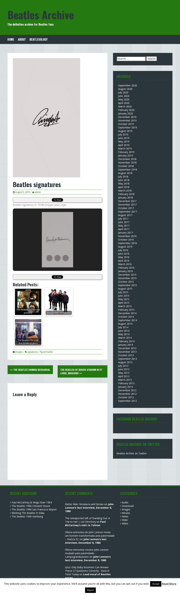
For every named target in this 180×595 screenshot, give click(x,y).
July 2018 (123, 176)
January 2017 (125, 232)
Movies (126, 513)
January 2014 (125, 344)
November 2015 (127, 278)
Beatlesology (38, 39)
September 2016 (127, 243)
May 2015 (123, 299)
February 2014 (126, 341)
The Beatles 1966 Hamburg (27, 516)
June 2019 (123, 138)
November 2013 (127, 351)
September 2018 (127, 169)
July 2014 (123, 327)
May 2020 (123, 99)
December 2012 (127, 390)
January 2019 (125, 155)
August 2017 (125, 215)
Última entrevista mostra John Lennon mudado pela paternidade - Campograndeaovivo (86, 553)
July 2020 (123, 92)
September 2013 (127, 358)
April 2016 (123, 260)
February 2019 (126, 152)
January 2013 (125, 386)
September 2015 (127, 285)
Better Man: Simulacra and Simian (84, 504)
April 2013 (123, 376)
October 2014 (126, 316)
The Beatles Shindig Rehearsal (31, 369)
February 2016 (126, 267)
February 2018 (126, 194)
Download (128, 506)
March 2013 (125, 379)
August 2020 (125, 89)
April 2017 (123, 229)
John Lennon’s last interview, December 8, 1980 (89, 507)
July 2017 (123, 218)
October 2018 (126, 166)
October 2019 (126, 124)
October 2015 (126, 281)
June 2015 (123, 295)
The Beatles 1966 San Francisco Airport (34, 509)
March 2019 (125, 148)
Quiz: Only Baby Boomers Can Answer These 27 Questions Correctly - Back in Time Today (87, 571)
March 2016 (125, 264)
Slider (125, 520)
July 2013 (123, 365)
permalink (47, 351)
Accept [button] (155, 583)
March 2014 (125, 337)
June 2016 (123, 253)
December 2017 (127, 201)
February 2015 (126, 309)
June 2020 (123, 96)
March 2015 (125, 306)
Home (10, 39)
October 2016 (126, 239)
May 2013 (123, 372)
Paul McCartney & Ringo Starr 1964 (32, 502)
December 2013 (127, 348)
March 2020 (125, 106)
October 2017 (126, 208)
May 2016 (123, 257)
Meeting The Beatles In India (28, 513)
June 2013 (123, 369)
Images (18, 351)
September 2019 (127, 127)
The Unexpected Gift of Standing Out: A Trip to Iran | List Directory (87, 520)
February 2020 (126, 110)
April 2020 (123, 103)
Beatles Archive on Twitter (132, 453)
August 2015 (125, 288)
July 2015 (123, 292)
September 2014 (127, 320)
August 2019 (125, 131)
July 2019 (123, 134)
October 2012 (126, 397)
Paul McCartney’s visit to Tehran (85, 523)
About (22, 39)
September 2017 (127, 211)
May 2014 (123, 334)
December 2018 (127, 159)
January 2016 (125, 271)
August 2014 (125, 323)
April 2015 (123, 302)
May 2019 (123, 141)
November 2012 (127, 393)
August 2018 (125, 173)
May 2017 (123, 225)
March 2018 (125, 190)
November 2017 (127, 204)
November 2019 (127, 120)
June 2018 (123, 180)
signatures (32, 351)
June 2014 (123, 330)
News (125, 516)
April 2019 (123, 145)
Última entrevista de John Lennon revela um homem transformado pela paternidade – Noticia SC (90, 536)
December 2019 (127, 117)
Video (125, 523)
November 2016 (127, 236)
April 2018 (123, 187)
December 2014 (127, 313)
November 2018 (127, 162)
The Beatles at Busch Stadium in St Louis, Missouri (81, 371)
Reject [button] (90, 590)
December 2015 (127, 274)
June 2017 (123, 222)
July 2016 (123, 250)
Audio (125, 502)
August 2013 (125, 362)
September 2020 (127, 85)
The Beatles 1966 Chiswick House (31, 506)
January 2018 (125, 197)
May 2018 (123, 183)
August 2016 (125, 246)
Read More (169, 583)
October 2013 (126, 355)
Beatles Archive (40, 14)
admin (37, 192)
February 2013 (126, 383)
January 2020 (125, 113)
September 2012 (127, 400)
